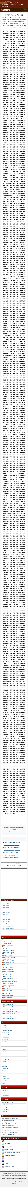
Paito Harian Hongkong (8, 983)
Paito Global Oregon (7, 992)
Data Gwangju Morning (14, 15)
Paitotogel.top (23, 1181)
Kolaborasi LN (5, 1068)
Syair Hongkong (5, 1095)
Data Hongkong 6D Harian (9, 953)
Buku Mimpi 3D (5, 1109)
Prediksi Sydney (5, 907)
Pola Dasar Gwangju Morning (12, 847)
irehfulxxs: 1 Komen (9, 1163)
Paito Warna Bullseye (8, 974)
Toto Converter (5, 1044)
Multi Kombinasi (5, 1066)
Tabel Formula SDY (7, 943)
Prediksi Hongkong (6, 905)
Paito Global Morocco (8, 997)
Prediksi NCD (5, 930)
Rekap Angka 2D (5, 1032)
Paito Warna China (7, 976)
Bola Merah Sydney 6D (8, 990)
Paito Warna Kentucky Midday (10, 981)
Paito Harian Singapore (8, 985)
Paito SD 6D (6, 966)
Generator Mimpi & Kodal (7, 1102)
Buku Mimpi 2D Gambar (7, 1104)
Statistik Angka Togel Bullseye (9, 1018)
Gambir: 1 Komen (9, 1149)
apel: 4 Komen (8, 1141)
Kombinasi (4, 1061)
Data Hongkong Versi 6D (8, 952)
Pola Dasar (4, 1051)
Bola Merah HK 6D (7, 988)
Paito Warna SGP (7, 948)
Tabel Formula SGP (7, 940)
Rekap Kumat (5, 1041)
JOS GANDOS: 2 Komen (10, 1143)
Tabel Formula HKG (7, 941)
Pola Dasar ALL (5, 1054)
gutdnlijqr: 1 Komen (9, 1158)
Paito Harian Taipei (14, 1122)
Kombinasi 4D (5, 1064)
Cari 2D (3, 1083)
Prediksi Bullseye (6, 916)
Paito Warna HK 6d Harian (9, 957)
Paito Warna (4, 1025)
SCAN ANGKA (5, 6)
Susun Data (4, 1080)
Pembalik (4, 1076)
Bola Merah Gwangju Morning (12, 850)
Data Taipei (12, 1120)
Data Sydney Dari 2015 (8, 962)
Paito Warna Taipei (14, 1118)
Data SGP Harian (7, 947)
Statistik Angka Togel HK (7, 1006)
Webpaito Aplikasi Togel (7, 1)
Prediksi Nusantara (6, 921)
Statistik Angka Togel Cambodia (9, 1016)
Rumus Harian (5, 1027)
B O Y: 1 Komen (8, 1146)
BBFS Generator (5, 1059)
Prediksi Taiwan (5, 910)
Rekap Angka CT (5, 1039)
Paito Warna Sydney (8, 969)
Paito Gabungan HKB (8, 995)
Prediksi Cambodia (6, 912)
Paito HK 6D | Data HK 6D (9, 955)
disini (14, 829)
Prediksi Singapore (6, 903)
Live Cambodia (5, 4)
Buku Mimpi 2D (5, 1107)
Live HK (16, 3)
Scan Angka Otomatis (7, 1030)
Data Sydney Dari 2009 (8, 960)
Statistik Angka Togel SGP (8, 1004)
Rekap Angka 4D (5, 1037)
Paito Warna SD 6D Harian (9, 967)
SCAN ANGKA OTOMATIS (14, 864)
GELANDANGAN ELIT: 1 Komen (12, 1152)
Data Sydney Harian (7, 964)
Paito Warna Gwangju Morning (11, 25)
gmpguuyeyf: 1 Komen (10, 1155)
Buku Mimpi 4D (5, 1111)
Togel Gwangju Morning (10, 855)
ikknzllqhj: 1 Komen (9, 1161)
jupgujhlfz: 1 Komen (9, 1166)
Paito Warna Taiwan (7, 973)
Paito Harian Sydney (8, 986)
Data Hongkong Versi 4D (8, 950)
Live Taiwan (13, 4)
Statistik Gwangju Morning (11, 852)
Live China (21, 4)
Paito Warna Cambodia (8, 971)
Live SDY (3, 3)
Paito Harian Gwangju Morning (12, 845)
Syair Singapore (5, 1092)
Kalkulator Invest (5, 1078)
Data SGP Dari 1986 (8, 945)
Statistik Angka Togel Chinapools (9, 1011)
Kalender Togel (5, 1049)
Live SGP (10, 3)
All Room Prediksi (6, 933)
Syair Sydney (5, 1090)
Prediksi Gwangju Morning (11, 857)
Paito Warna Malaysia (8, 978)
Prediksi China (5, 914)
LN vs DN (4, 1071)
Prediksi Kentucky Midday (8, 928)
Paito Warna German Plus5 (9, 980)
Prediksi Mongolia (6, 919)
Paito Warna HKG (7, 959)
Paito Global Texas (7, 993)
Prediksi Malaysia (6, 923)
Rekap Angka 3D (5, 1034)
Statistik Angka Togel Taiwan (8, 1013)
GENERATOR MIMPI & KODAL (14, 865)
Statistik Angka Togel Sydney (8, 1009)
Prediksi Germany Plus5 (7, 926)
